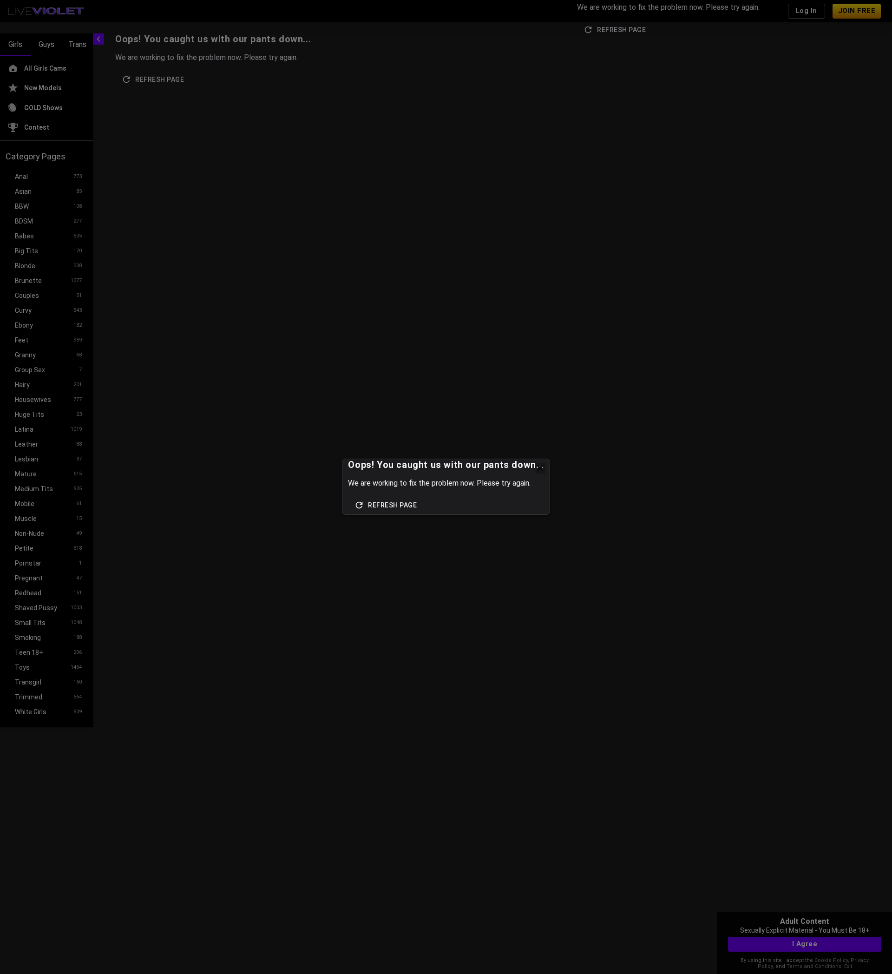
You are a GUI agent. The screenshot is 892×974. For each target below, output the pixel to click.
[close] (540, 468)
